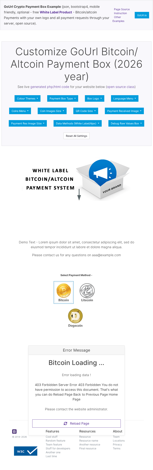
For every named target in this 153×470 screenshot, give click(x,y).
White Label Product (56, 12)
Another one (53, 452)
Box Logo (93, 98)
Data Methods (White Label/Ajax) (76, 123)
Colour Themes (26, 98)
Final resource (87, 448)
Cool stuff (51, 436)
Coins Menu (19, 110)
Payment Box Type (62, 98)
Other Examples (118, 18)
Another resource (89, 444)
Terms (116, 448)
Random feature (55, 440)
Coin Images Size (51, 110)
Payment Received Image (123, 110)
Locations (119, 440)
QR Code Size (84, 110)
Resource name (88, 440)
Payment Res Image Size (26, 123)
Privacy (117, 444)
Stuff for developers (58, 448)
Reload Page (78, 423)
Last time (51, 456)
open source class (121, 87)
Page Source (122, 9)
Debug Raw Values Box (125, 123)
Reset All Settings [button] (76, 135)
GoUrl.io (142, 15)
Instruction (120, 13)
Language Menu (123, 98)
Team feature (54, 444)
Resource (85, 436)
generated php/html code (49, 87)
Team (116, 436)
